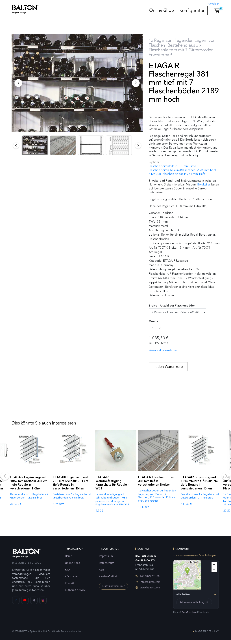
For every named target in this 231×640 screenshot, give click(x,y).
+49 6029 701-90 (150, 576)
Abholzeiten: (183, 594)
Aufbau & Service (75, 590)
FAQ (67, 569)
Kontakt (69, 583)
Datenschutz (106, 563)
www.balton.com (150, 587)
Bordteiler (203, 184)
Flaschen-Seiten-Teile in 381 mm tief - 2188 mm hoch (183, 170)
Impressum (106, 556)
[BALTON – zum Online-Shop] (26, 553)
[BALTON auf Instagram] (43, 600)
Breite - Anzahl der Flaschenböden (172, 305)
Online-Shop (161, 10)
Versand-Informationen (163, 350)
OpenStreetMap (189, 612)
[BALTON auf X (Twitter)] (34, 600)
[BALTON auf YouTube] (25, 600)
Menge (153, 321)
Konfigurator (192, 10)
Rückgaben (72, 576)
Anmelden (213, 3)
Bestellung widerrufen (113, 586)
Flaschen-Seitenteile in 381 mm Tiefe (172, 166)
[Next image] (138, 146)
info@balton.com (150, 582)
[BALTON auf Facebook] (15, 600)
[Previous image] (16, 146)
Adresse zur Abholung (192, 602)
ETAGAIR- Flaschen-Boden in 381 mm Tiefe (177, 174)
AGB (101, 569)
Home (68, 556)
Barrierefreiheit (108, 576)
